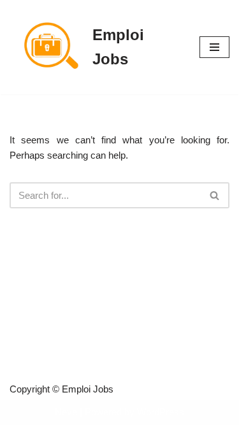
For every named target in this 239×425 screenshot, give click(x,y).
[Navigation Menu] (214, 47)
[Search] (215, 195)
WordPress (160, 412)
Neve (66, 412)
